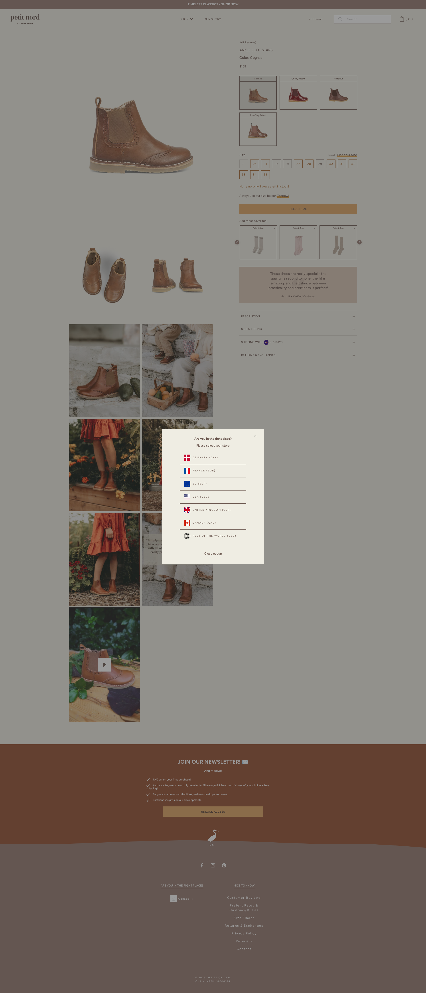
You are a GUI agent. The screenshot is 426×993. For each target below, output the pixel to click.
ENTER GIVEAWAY (369, 973)
